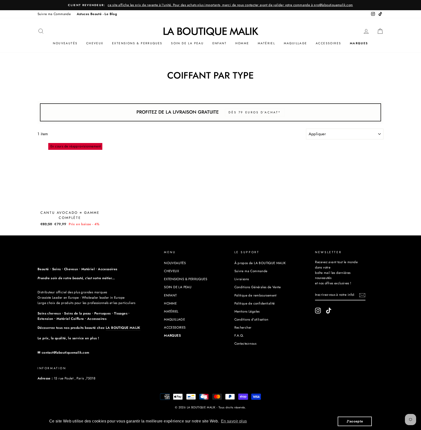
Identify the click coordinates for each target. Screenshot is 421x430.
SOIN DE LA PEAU (187, 43)
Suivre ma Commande (54, 13)
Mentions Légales (247, 311)
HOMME (242, 43)
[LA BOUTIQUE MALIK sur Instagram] (318, 311)
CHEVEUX (95, 43)
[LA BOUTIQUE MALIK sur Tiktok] (329, 311)
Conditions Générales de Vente (257, 287)
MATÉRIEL (266, 43)
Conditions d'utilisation (251, 319)
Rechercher (243, 327)
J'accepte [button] (354, 421)
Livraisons (241, 279)
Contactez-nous (245, 343)
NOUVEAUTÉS (65, 43)
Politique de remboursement (255, 295)
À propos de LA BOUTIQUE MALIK (260, 262)
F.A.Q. (239, 335)
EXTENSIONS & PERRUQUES (137, 43)
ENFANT (219, 43)
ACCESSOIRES (328, 43)
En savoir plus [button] (234, 421)
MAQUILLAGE (295, 43)
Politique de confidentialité (254, 303)
